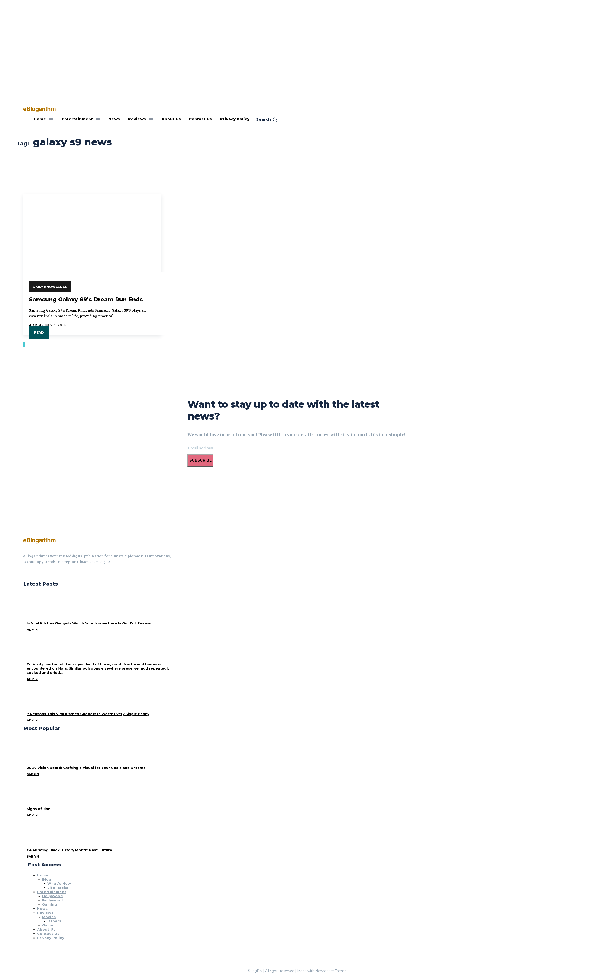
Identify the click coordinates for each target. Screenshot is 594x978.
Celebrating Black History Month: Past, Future (69, 850)
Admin (35, 325)
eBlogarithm (39, 540)
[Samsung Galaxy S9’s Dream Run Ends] (92, 228)
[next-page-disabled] (24, 344)
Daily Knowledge (50, 287)
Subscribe (200, 460)
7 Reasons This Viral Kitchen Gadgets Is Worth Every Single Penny (88, 714)
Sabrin (33, 774)
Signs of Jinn (38, 809)
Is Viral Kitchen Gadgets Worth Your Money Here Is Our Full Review (89, 623)
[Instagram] (33, 573)
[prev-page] (23, 344)
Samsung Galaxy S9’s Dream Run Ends (86, 299)
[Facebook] (25, 573)
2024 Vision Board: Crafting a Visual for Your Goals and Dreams (86, 767)
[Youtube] (42, 573)
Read (39, 332)
